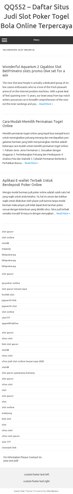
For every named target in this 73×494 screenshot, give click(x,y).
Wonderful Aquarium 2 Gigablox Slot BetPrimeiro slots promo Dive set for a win (33, 71)
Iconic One (19, 491)
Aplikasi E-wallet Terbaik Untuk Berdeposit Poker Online (27, 182)
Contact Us (35, 457)
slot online (8, 237)
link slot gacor (10, 344)
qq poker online (11, 283)
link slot (6, 419)
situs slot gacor (11, 436)
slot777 (6, 317)
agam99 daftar (10, 323)
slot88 (5, 243)
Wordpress (52, 491)
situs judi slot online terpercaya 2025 (23, 361)
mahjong (7, 413)
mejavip (6, 249)
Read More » (46, 104)
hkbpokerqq (9, 254)
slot (4, 401)
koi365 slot (8, 294)
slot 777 (6, 442)
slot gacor (8, 231)
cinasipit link (9, 447)
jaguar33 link (9, 300)
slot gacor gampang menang (18, 373)
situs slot (7, 338)
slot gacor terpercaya (14, 289)
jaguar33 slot (9, 306)
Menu (36, 40)
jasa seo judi (11, 460)
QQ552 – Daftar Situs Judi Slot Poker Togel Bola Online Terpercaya (36, 16)
